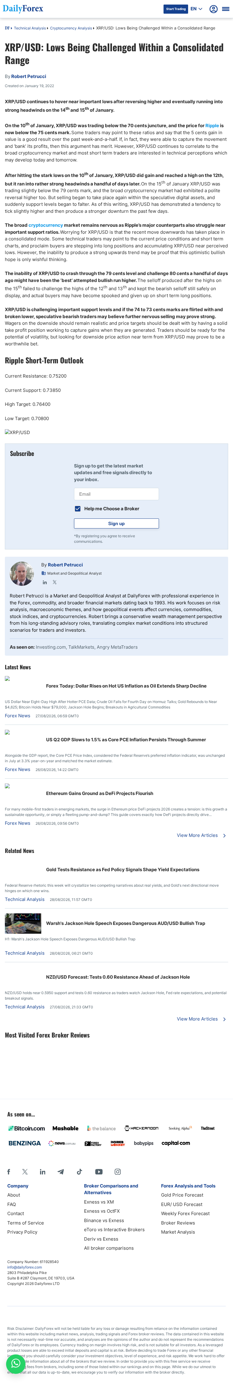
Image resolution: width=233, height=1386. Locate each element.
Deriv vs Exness (101, 1239)
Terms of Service (25, 1223)
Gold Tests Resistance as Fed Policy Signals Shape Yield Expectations (122, 869)
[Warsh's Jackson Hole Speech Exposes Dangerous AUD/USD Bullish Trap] (23, 932)
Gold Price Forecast (182, 1195)
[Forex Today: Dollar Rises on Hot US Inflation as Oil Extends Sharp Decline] (23, 679)
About (13, 1195)
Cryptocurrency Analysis (71, 28)
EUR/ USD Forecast (181, 1204)
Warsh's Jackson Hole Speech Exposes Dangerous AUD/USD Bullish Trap (125, 923)
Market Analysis (178, 1232)
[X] (25, 1171)
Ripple (212, 125)
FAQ (11, 1204)
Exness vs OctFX (102, 1211)
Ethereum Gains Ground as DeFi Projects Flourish (99, 793)
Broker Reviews (178, 1223)
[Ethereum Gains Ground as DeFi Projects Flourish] (23, 787)
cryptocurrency (46, 225)
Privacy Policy (22, 1232)
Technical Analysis (30, 28)
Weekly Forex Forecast (185, 1213)
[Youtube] (99, 1171)
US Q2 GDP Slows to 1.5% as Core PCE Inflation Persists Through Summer (126, 739)
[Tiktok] (79, 1171)
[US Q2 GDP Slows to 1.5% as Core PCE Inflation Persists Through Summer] (23, 733)
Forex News (17, 715)
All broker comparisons (109, 1248)
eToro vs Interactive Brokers (114, 1229)
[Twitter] (54, 582)
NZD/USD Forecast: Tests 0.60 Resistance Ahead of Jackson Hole (118, 977)
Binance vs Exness (104, 1220)
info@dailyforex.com (24, 1267)
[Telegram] (60, 1171)
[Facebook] (8, 1171)
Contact (15, 1213)
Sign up (116, 523)
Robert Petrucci (65, 565)
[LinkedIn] (45, 582)
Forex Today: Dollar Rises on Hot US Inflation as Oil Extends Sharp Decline (126, 686)
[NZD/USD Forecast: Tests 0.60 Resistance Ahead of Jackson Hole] (23, 970)
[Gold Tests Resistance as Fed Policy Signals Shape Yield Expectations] (23, 863)
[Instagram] (118, 1172)
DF (7, 28)
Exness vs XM (99, 1202)
